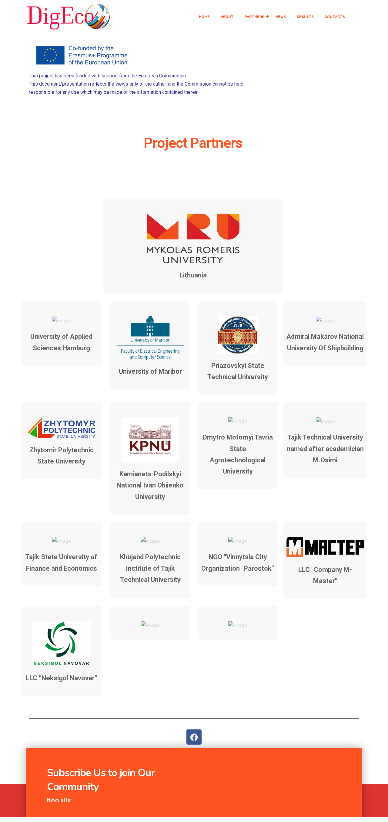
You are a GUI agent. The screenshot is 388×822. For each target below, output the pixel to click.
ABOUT (227, 17)
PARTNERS (254, 17)
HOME (204, 17)
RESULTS (305, 17)
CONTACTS (335, 17)
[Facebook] (194, 737)
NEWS (280, 17)
